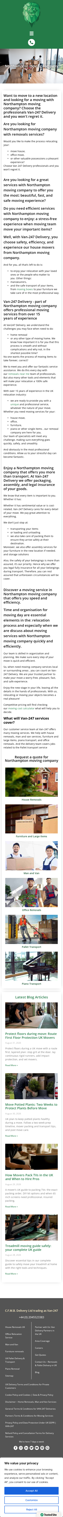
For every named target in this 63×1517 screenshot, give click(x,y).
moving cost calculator (21, 708)
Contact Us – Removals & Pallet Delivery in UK (46, 1363)
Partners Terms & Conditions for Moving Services (29, 1415)
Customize (31, 1500)
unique (14, 404)
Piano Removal (12, 1368)
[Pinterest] (42, 1448)
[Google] (47, 1448)
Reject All (31, 1509)
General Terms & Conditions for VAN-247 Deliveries (30, 1408)
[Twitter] (31, 1448)
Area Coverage (42, 1341)
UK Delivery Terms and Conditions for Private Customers (27, 1386)
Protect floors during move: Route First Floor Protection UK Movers (31, 1036)
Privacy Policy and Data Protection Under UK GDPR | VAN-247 (30, 1424)
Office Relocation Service (13, 1336)
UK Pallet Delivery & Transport (15, 1360)
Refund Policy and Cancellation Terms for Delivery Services (29, 1435)
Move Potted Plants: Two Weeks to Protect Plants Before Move (31, 1106)
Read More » (11, 1065)
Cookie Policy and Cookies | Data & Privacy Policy (29, 1394)
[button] (31, 34)
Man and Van (11, 1344)
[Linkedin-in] (26, 1448)
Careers (39, 1347)
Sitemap (9, 1375)
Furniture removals (14, 1351)
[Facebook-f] (16, 1448)
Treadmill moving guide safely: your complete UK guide (28, 1248)
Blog (37, 1372)
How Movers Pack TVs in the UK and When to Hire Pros (29, 1177)
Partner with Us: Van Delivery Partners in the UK (45, 1331)
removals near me (18, 374)
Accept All (31, 1490)
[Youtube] (37, 1448)
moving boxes (25, 289)
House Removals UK (15, 1327)
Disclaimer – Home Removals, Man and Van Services (30, 1401)
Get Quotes (40, 1354)
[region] (31, 1487)
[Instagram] (21, 1448)
